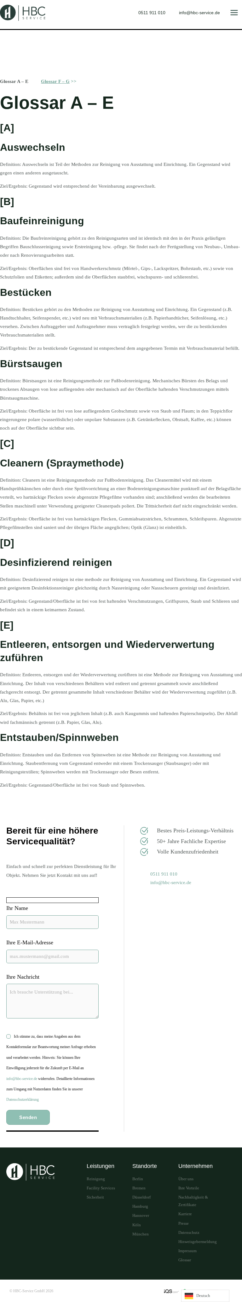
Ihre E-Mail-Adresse (29, 942)
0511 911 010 (151, 12)
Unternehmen (195, 1166)
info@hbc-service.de (199, 12)
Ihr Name (17, 908)
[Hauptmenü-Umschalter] (234, 13)
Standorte (144, 1166)
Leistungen (100, 1166)
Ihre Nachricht (22, 977)
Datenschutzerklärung (22, 1099)
